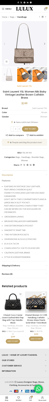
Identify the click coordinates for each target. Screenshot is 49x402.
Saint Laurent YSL (24, 86)
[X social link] (21, 2)
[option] (24, 64)
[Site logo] (24, 8)
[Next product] (45, 16)
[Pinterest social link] (24, 2)
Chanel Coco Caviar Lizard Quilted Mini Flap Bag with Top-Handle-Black (13, 319)
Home (4, 17)
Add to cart (30, 129)
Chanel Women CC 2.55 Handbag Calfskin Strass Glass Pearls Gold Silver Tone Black (36, 319)
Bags (12, 17)
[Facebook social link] (18, 2)
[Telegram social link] (30, 2)
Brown (44, 112)
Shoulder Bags (38, 157)
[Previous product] (39, 16)
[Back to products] (42, 16)
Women (43, 116)
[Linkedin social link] (27, 2)
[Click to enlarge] (6, 62)
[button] (4, 43)
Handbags (22, 17)
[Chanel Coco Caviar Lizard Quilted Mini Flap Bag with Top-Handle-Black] (13, 302)
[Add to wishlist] (20, 294)
